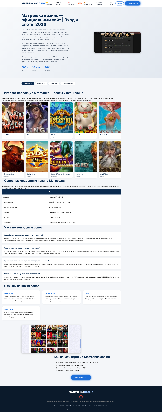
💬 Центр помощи (99, 3)
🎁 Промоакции (88, 3)
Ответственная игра (97, 409)
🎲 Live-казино (59, 3)
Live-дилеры (54, 83)
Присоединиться (132, 3)
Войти (119, 3)
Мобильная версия (68, 83)
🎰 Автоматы (74, 3)
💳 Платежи (49, 3)
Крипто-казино (41, 83)
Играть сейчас (81, 378)
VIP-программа (28, 83)
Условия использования (84, 409)
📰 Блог (111, 3)
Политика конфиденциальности (68, 409)
